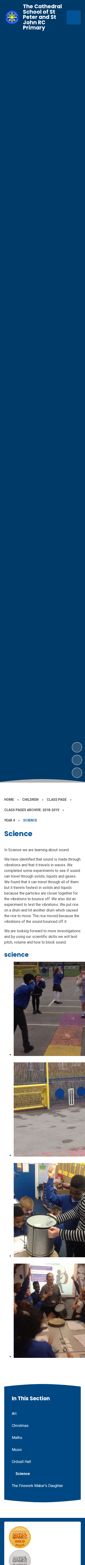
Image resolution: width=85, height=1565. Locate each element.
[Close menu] (74, 17)
